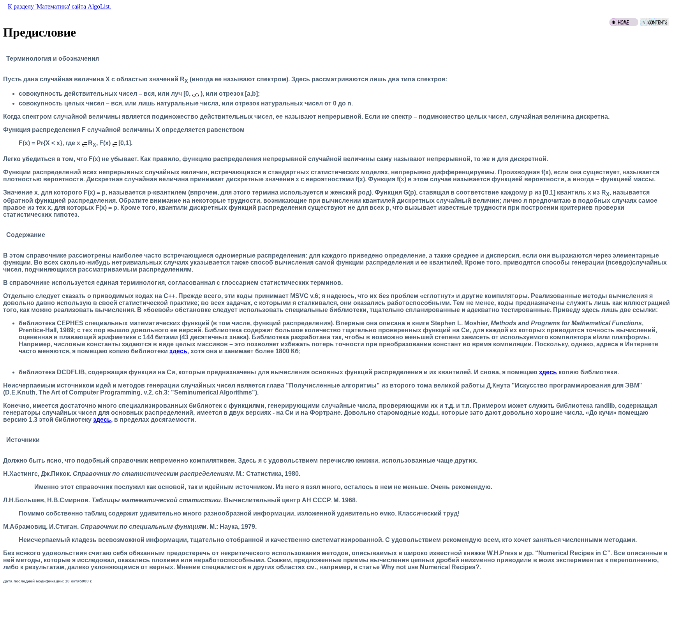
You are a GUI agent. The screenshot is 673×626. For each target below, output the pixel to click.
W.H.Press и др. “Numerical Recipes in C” (548, 553)
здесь (178, 351)
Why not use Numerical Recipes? (430, 567)
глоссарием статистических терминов (281, 282)
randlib (604, 405)
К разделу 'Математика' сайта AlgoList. (59, 6)
